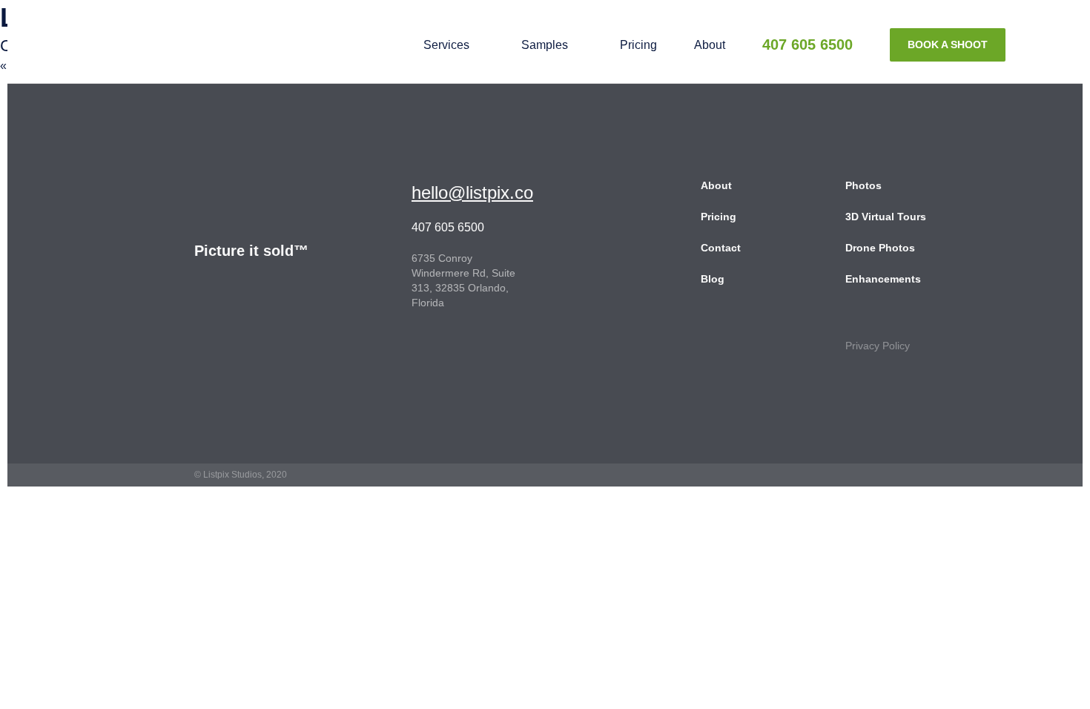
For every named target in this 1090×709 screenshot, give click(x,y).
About (709, 45)
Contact (721, 248)
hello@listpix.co (472, 192)
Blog (712, 279)
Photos (863, 185)
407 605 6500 (807, 44)
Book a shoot (948, 44)
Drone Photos (880, 248)
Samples (544, 45)
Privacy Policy (877, 346)
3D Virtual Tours (885, 216)
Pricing (638, 45)
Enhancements (883, 279)
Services (446, 45)
